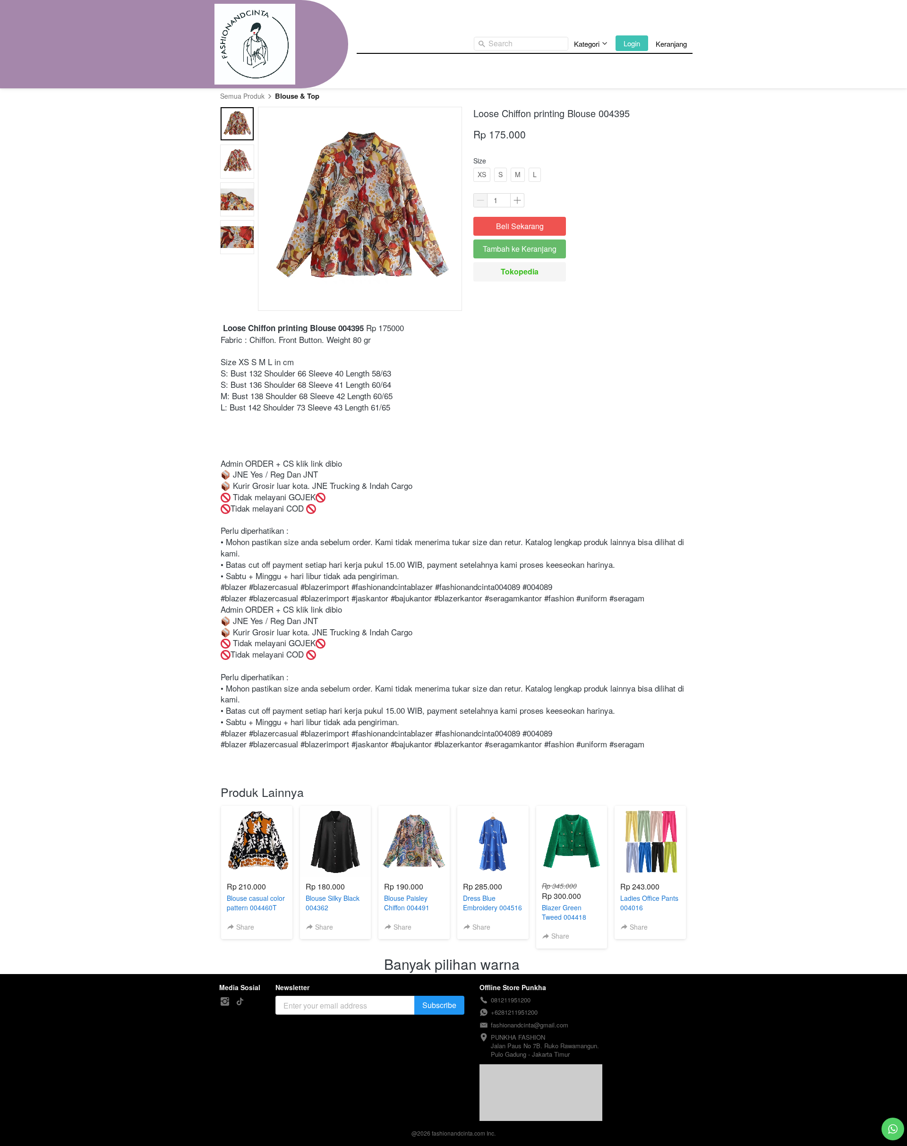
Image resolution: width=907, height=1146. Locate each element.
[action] (892, 1129)
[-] (225, 1002)
